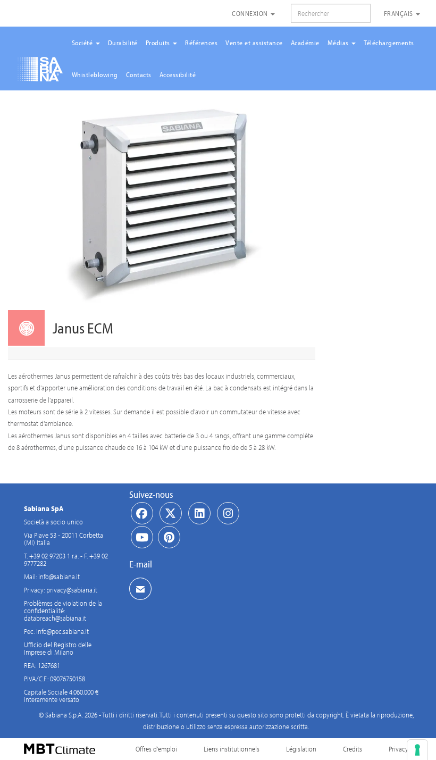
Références (201, 42)
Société (83, 42)
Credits (352, 749)
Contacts (139, 74)
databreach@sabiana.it (55, 618)
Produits (159, 42)
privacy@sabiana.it (71, 590)
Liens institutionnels (231, 749)
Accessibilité (178, 74)
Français (399, 13)
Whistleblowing (95, 74)
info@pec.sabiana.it (62, 631)
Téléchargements (389, 42)
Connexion (251, 13)
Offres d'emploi (156, 749)
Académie (305, 42)
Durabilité (123, 42)
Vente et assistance (254, 42)
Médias (339, 42)
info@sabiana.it (59, 576)
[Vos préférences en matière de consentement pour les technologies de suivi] (417, 750)
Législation (301, 749)
